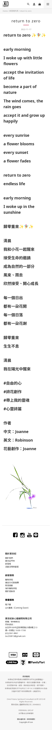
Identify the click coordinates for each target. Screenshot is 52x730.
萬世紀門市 (10, 561)
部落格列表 (13, 11)
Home (5, 11)
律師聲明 (26, 676)
